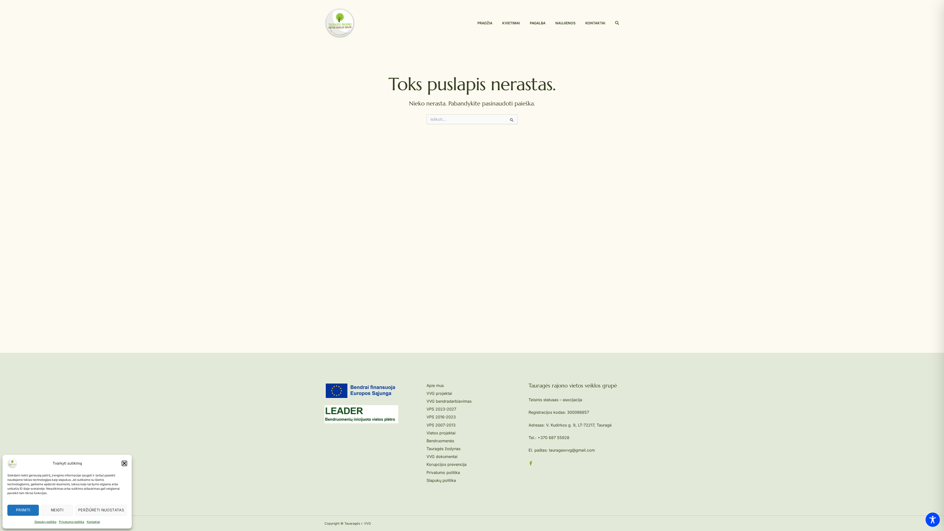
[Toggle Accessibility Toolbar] (932, 519)
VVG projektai (439, 393)
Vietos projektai (441, 432)
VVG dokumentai (442, 456)
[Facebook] (531, 463)
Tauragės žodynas (443, 448)
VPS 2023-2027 (441, 409)
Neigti (57, 510)
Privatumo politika (71, 522)
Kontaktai (93, 522)
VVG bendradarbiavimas (449, 401)
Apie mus (435, 385)
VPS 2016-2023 (441, 416)
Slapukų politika (45, 522)
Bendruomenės (440, 440)
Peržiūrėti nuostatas (101, 510)
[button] (124, 463)
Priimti (23, 510)
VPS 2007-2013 (441, 425)
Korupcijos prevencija (447, 464)
